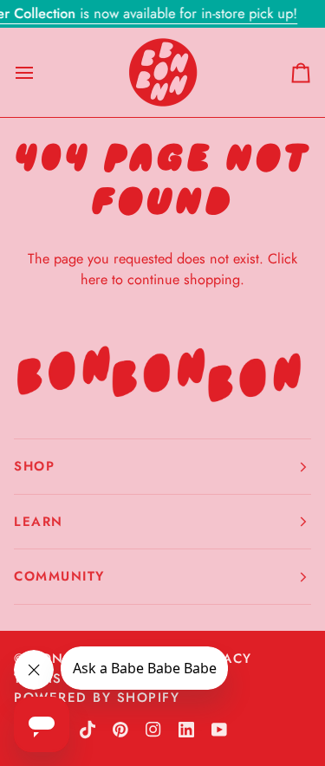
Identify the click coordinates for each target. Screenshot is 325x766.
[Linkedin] (186, 729)
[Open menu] (40, 72)
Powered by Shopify (96, 697)
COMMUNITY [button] (59, 576)
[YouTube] (219, 729)
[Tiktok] (87, 729)
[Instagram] (153, 729)
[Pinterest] (120, 729)
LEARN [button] (38, 521)
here (94, 279)
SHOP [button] (34, 466)
